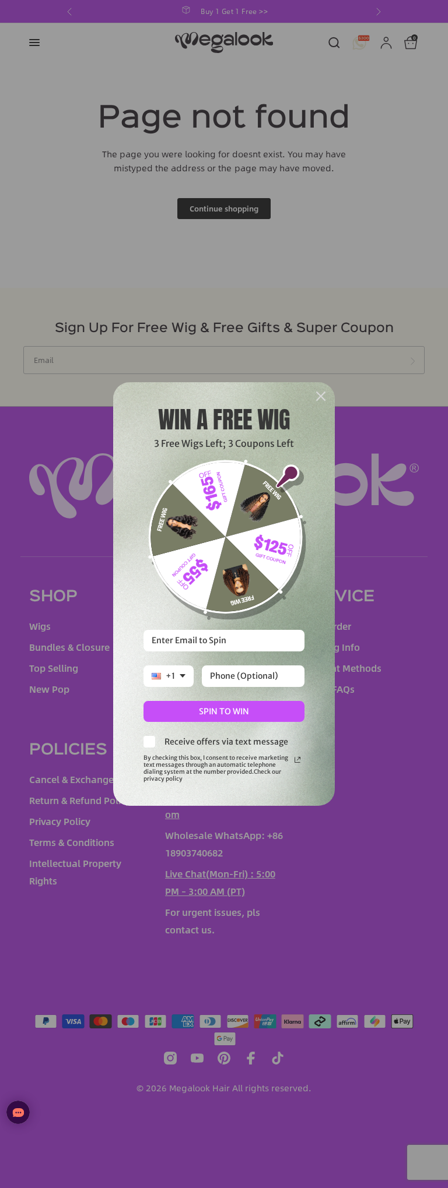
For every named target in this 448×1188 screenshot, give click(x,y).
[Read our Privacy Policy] (297, 760)
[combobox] (169, 676)
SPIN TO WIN (224, 711)
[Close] (321, 396)
